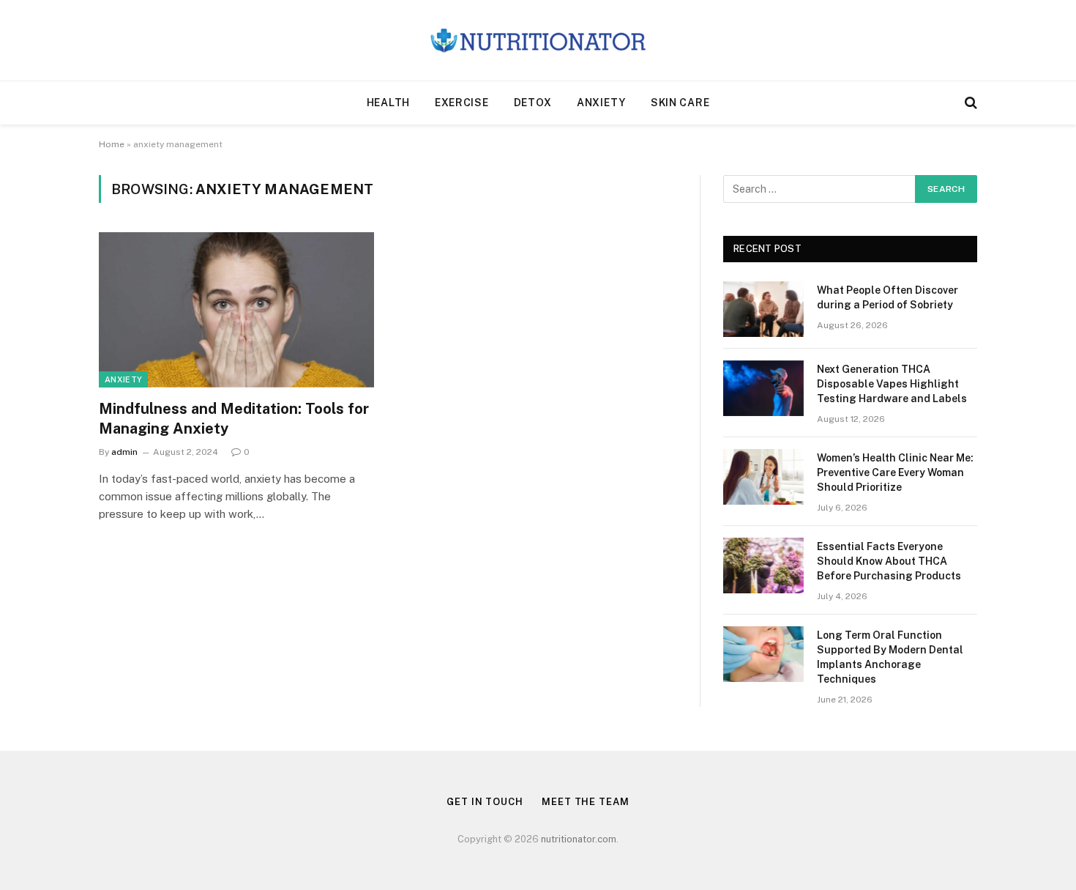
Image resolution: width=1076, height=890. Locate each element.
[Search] (969, 102)
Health (388, 102)
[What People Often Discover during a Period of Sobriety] (763, 309)
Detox (533, 102)
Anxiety (601, 102)
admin (124, 452)
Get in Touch (485, 801)
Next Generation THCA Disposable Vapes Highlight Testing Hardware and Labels (892, 383)
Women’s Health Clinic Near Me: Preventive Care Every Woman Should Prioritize (895, 472)
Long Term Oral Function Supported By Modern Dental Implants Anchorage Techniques (890, 657)
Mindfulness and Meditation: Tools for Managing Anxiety (234, 418)
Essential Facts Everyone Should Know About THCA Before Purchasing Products (889, 561)
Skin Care (680, 102)
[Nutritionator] (538, 41)
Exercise (462, 102)
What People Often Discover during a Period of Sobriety (887, 297)
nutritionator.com (578, 839)
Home (111, 144)
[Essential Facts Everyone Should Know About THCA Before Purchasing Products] (763, 565)
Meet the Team (585, 801)
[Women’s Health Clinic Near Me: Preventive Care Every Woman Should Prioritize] (763, 477)
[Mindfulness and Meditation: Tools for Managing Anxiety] (236, 309)
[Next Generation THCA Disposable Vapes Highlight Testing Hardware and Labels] (763, 388)
